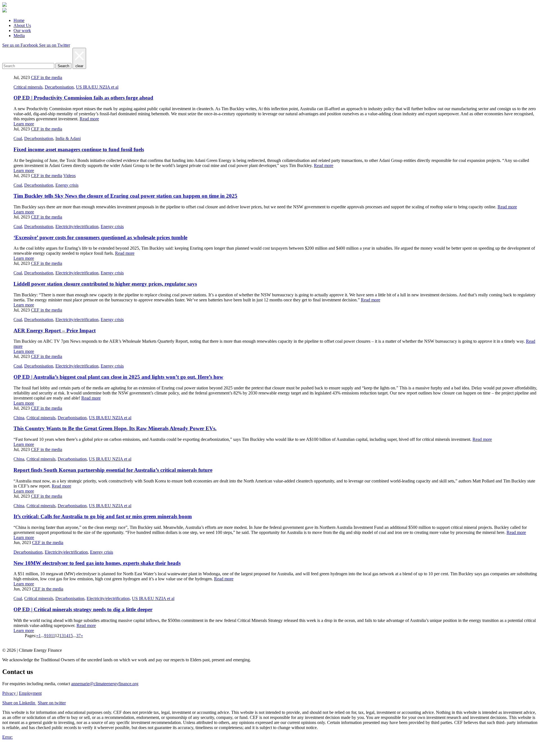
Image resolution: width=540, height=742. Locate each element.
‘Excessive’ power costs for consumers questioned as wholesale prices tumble (100, 237)
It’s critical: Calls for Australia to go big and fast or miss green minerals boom (103, 516)
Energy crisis (66, 185)
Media (19, 35)
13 (61, 635)
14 (66, 635)
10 (48, 635)
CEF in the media (46, 77)
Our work (22, 30)
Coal (18, 138)
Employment (30, 693)
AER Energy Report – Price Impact (55, 330)
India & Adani (68, 138)
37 (78, 635)
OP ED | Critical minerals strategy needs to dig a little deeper (83, 609)
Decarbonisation (59, 87)
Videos (69, 175)
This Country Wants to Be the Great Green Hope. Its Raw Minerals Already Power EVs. (115, 428)
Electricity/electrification (76, 226)
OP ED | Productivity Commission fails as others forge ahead (83, 98)
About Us (22, 25)
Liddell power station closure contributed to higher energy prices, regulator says (105, 284)
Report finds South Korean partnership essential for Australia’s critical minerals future (113, 470)
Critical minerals (28, 87)
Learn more (24, 123)
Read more (89, 118)
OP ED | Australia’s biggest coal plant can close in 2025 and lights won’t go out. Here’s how (118, 377)
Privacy (9, 693)
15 (70, 635)
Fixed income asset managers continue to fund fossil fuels (79, 149)
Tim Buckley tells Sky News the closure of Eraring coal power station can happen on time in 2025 (125, 196)
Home (19, 20)
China (19, 417)
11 (53, 635)
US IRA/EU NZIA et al (97, 87)
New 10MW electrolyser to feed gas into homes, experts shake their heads (97, 563)
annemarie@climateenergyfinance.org (104, 683)
